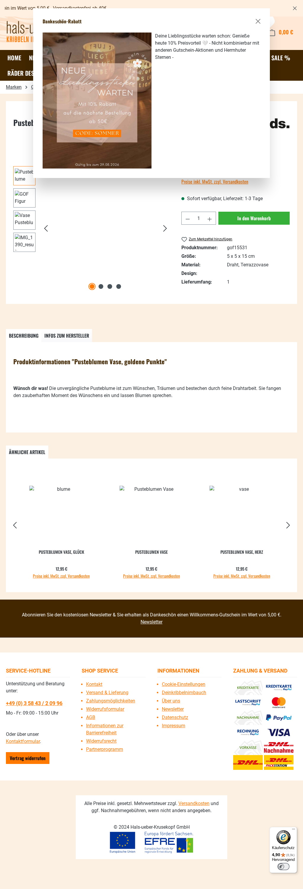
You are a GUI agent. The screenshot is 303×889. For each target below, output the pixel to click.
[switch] (283, 866)
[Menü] (293, 830)
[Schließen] (258, 21)
